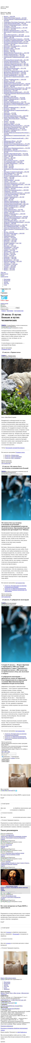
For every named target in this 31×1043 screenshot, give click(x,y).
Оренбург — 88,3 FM (9, 157)
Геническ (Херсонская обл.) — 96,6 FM (14, 61)
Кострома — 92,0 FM (9, 109)
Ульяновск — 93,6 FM (10, 215)
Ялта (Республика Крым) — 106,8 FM (14, 233)
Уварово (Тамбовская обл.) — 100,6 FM (14, 213)
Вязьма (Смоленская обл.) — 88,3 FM (14, 54)
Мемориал (6, 989)
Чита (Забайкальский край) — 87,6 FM (14, 226)
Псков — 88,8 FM (8, 167)
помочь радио (4, 273)
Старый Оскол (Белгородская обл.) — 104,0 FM (17, 192)
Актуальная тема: (20, 582)
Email (2, 797)
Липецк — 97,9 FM (9, 121)
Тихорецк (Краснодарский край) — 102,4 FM (16, 204)
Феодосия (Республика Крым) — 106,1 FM (15, 218)
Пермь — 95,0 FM (9, 166)
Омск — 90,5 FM (8, 156)
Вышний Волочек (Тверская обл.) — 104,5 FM (16, 53)
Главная (3, 310)
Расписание (7, 280)
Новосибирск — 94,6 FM (10, 149)
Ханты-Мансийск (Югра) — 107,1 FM (14, 220)
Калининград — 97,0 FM (10, 90)
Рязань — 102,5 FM (9, 177)
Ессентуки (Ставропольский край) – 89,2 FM (16, 71)
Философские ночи (11, 896)
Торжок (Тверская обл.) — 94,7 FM (13, 209)
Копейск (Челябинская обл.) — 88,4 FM (14, 107)
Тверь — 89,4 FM (8, 199)
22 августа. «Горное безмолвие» (13, 456)
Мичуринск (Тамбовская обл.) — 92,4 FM (15, 130)
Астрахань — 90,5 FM (10, 26)
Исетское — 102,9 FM (10, 254)
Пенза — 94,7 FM (8, 164)
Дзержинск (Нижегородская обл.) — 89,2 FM (16, 64)
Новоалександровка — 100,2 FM (13, 261)
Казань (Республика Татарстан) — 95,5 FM (15, 89)
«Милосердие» (25, 993)
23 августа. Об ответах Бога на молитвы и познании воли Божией (15, 586)
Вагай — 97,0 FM (8, 244)
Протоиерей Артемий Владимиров (14, 447)
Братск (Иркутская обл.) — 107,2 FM (14, 34)
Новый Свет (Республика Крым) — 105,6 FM (16, 155)
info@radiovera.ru (5, 1000)
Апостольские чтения (11, 886)
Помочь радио (5, 759)
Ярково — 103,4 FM (9, 269)
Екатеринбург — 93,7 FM (11, 69)
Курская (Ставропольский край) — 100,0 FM (16, 116)
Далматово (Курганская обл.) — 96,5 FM (15, 62)
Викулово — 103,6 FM (10, 246)
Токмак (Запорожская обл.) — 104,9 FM (14, 205)
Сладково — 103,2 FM (10, 265)
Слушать (3, 835)
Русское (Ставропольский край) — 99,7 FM (15, 176)
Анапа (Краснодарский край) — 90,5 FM (15, 23)
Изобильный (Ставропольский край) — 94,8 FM (17, 83)
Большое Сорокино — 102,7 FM (12, 243)
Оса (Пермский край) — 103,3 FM (13, 162)
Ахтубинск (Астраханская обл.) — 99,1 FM (15, 27)
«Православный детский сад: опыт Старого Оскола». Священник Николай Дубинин (15, 863)
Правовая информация (7, 1026)
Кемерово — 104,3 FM (10, 96)
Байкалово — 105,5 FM (10, 240)
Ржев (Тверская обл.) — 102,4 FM (13, 173)
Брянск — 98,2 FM (9, 37)
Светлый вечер (10, 835)
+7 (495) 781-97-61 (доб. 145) (18, 1000)
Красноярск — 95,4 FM (10, 114)
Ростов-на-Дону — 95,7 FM (11, 174)
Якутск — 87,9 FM (9, 232)
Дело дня (3, 272)
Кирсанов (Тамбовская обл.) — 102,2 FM (15, 102)
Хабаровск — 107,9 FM (10, 219)
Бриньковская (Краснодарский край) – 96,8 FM (16, 36)
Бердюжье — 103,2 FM (10, 241)
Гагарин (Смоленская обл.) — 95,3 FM (14, 55)
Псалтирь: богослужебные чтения (15, 853)
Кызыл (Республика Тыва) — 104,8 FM (14, 117)
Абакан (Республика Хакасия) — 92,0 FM (15, 18)
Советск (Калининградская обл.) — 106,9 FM (16, 190)
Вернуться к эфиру (6, 12)
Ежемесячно (6, 756)
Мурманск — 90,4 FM (10, 131)
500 (2, 751)
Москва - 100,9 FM (6, 14)
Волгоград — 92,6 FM (10, 47)
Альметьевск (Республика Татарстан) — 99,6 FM (17, 22)
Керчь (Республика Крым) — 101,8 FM (14, 97)
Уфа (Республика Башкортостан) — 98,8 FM (16, 216)
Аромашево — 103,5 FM (10, 239)
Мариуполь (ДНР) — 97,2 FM (12, 124)
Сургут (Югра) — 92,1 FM (11, 195)
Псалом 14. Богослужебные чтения (10, 854)
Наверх (3, 978)
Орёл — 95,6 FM (8, 159)
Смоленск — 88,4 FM (9, 188)
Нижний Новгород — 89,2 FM (12, 142)
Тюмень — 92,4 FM (9, 212)
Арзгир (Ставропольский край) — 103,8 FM (16, 25)
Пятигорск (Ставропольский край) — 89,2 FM (16, 171)
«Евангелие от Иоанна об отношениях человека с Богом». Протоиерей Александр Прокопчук (14, 837)
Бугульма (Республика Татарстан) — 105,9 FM (16, 39)
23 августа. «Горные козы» (12, 455)
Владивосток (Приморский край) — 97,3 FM (16, 41)
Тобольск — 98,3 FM (9, 262)
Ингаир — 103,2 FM (9, 253)
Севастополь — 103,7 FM (11, 185)
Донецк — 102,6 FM (9, 67)
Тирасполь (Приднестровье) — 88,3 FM (14, 202)
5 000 (8, 751)
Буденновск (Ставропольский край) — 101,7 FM (17, 40)
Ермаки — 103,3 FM (9, 250)
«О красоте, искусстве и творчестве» (11, 897)
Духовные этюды (6, 349)
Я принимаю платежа (11, 758)
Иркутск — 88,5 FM (9, 86)
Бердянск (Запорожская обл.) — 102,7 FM (15, 30)
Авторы (6, 282)
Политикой (6, 810)
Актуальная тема (18, 310)
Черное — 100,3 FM (9, 268)
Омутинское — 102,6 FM (10, 264)
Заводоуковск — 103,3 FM (11, 251)
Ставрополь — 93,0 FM (10, 191)
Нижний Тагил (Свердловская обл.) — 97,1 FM (17, 143)
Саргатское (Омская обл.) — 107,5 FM (14, 183)
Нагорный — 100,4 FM (10, 258)
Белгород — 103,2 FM (10, 29)
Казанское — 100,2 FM (10, 257)
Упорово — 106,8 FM (9, 267)
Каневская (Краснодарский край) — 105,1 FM (16, 92)
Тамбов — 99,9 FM (9, 198)
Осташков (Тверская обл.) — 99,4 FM (14, 163)
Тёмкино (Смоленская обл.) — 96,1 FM (14, 201)
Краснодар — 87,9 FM (10, 113)
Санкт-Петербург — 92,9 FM (11, 180)
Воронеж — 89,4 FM (9, 51)
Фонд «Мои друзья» (15, 993)
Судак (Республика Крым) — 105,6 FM (14, 194)
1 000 (5, 751)
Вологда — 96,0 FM (9, 50)
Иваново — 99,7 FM (9, 81)
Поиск (17, 307)
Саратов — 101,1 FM (9, 181)
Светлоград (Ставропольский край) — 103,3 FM (17, 184)
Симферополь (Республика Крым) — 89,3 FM (16, 187)
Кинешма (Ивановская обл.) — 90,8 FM (14, 99)
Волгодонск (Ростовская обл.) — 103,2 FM (15, 46)
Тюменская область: (9, 236)
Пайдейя (8, 861)
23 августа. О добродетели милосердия (15, 588)
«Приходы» (4, 994)
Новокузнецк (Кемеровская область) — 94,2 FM (17, 148)
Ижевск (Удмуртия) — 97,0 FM (12, 82)
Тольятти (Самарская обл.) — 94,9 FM (14, 206)
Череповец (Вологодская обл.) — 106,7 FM (15, 225)
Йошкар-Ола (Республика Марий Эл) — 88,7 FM (17, 88)
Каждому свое (4, 846)
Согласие (9, 808)
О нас (5, 284)
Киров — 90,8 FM (9, 100)
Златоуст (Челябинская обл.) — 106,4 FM (15, 79)
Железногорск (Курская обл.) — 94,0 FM (15, 72)
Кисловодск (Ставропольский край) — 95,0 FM (17, 103)
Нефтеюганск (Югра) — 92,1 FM (13, 141)
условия (12, 758)
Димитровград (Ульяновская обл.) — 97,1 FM (16, 65)
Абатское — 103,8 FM (10, 237)
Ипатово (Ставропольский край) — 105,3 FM (16, 85)
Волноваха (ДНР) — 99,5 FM (12, 48)
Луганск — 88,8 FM (9, 123)
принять (3, 1041)
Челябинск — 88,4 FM (10, 223)
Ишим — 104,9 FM (9, 255)
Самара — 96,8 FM (9, 178)
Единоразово (15, 756)
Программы (7, 279)
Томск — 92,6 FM (8, 208)
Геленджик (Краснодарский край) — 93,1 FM (16, 60)
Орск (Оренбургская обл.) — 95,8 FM (14, 160)
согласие (9, 817)
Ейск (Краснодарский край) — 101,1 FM (15, 68)
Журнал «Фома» (5, 993)
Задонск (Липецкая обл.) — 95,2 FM (13, 75)
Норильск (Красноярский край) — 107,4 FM (16, 153)
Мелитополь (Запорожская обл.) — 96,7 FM (16, 127)
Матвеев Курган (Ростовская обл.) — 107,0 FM (16, 125)
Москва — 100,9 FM (9, 16)
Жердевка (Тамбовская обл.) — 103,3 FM (15, 74)
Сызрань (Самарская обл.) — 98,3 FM (14, 197)
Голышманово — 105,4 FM (11, 247)
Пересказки (9, 844)
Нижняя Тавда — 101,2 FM (11, 260)
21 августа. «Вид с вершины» (13, 458)
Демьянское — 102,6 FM (10, 248)
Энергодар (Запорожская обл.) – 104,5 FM (15, 227)
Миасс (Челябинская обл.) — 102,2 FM (14, 128)
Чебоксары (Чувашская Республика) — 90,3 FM (17, 222)
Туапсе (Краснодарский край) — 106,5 (14, 211)
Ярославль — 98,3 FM (10, 234)
